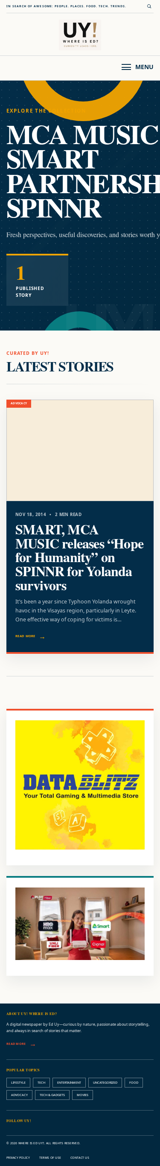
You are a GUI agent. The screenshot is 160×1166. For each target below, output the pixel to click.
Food (133, 1082)
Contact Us (79, 1158)
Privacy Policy (18, 1158)
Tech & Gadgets (52, 1095)
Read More (25, 636)
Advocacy (19, 1095)
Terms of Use (50, 1158)
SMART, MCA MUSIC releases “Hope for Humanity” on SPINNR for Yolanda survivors (79, 557)
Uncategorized (105, 1082)
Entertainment (69, 1082)
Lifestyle (18, 1082)
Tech (41, 1082)
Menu (144, 67)
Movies (82, 1095)
